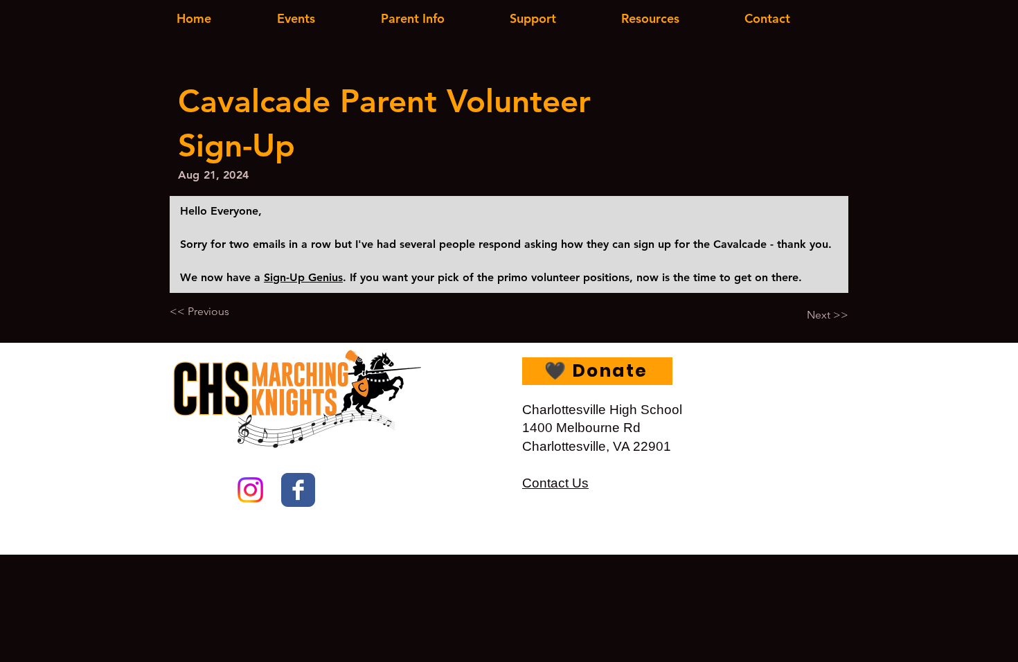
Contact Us (555, 483)
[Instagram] (250, 490)
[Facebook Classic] (298, 490)
